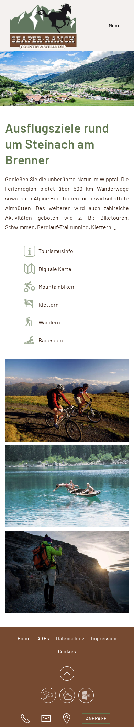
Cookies (67, 651)
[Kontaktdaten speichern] (86, 695)
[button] (119, 25)
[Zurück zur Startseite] (43, 25)
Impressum (103, 638)
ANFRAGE (96, 718)
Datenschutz (70, 638)
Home (24, 638)
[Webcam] (48, 695)
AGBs (43, 638)
